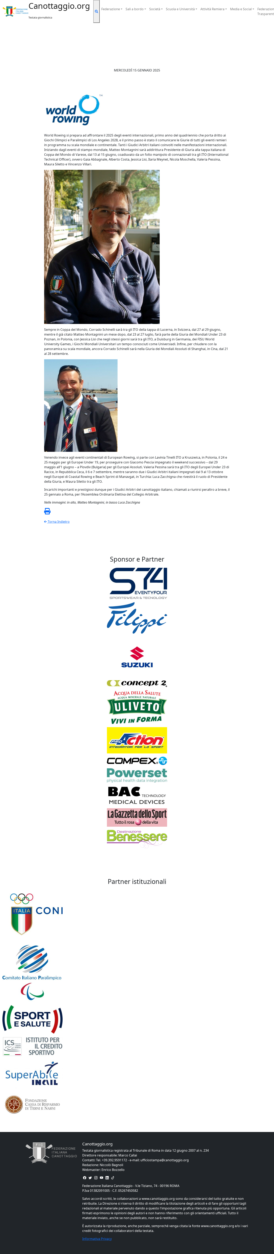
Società (154, 9)
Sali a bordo (135, 9)
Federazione (110, 9)
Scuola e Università (180, 9)
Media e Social (241, 9)
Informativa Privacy (97, 1239)
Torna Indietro (58, 521)
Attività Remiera (212, 9)
